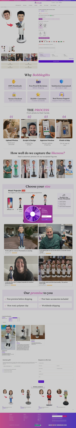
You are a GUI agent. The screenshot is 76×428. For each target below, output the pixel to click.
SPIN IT (47, 219)
